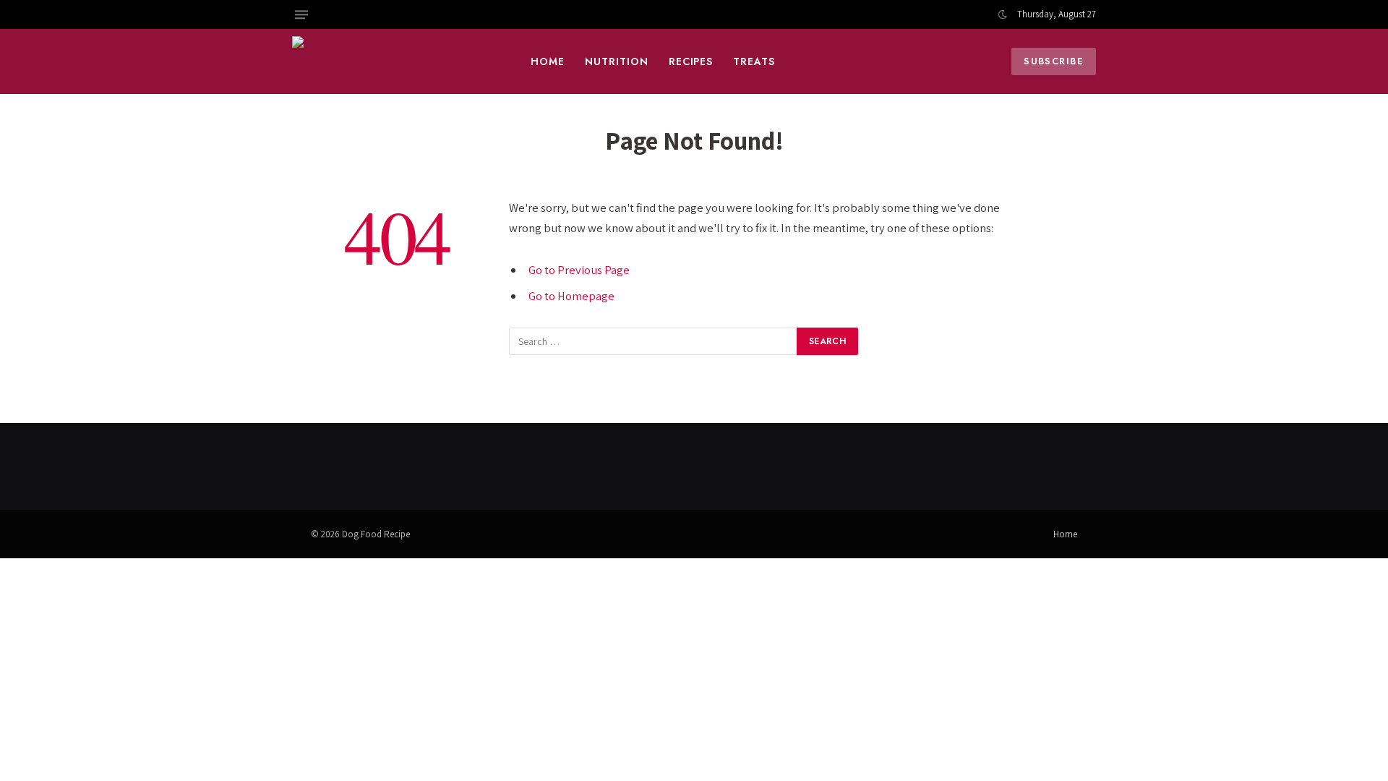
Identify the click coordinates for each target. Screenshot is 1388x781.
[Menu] (301, 14)
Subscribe (1054, 61)
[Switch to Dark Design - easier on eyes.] (1003, 14)
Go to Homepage (571, 296)
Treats (754, 61)
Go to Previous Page (579, 270)
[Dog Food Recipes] (393, 61)
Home (548, 61)
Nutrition (616, 61)
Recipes (691, 61)
